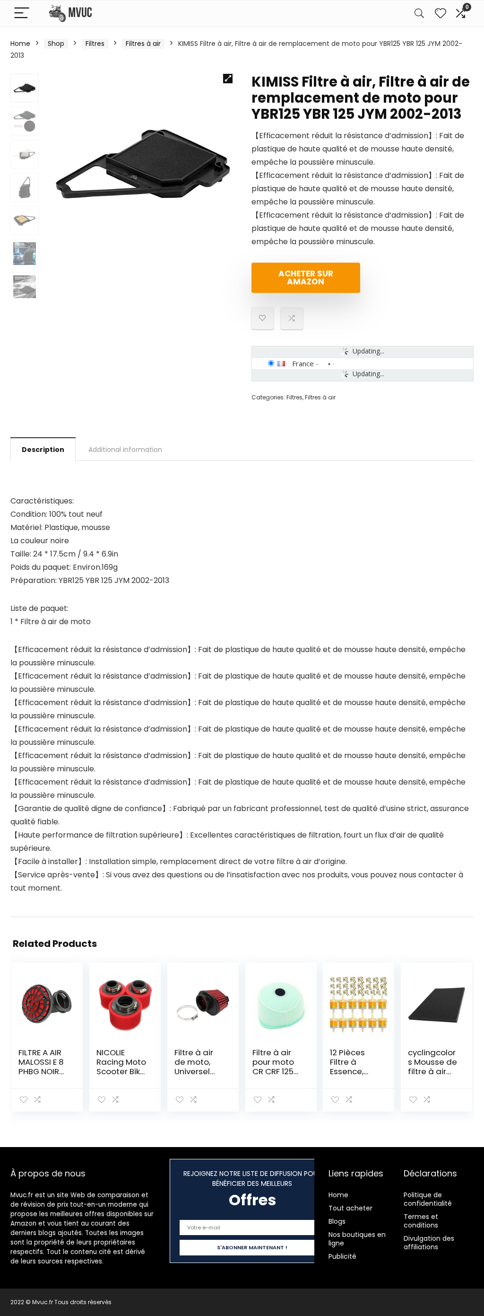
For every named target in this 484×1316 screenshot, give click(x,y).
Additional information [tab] (125, 449)
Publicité (342, 1256)
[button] (228, 78)
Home (20, 43)
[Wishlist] (440, 13)
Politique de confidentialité (428, 1199)
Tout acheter (350, 1208)
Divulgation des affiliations (429, 1243)
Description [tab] (43, 449)
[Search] (419, 13)
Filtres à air (143, 43)
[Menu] (21, 13)
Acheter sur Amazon (305, 277)
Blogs (337, 1221)
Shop (56, 43)
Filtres (95, 43)
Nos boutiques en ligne (357, 1239)
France (303, 363)
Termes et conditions (421, 1221)
